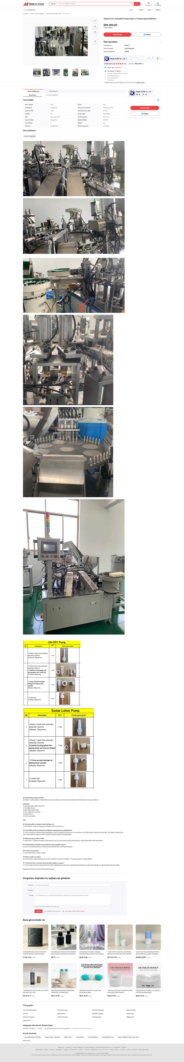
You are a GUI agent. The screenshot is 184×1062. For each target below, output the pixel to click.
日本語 (111, 1049)
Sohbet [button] (148, 34)
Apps (149, 10)
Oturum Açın (141, 82)
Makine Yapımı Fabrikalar (52, 1037)
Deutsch (87, 1049)
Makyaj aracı (130, 1017)
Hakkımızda (61, 1047)
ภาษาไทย (122, 1049)
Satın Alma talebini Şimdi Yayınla (73, 911)
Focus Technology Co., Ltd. (91, 1053)
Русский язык (73, 1049)
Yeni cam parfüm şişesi (30, 1010)
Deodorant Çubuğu (97, 1013)
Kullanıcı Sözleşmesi (78, 1047)
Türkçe (128, 1049)
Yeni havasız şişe (63, 1010)
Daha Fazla (26, 1041)
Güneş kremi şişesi (28, 1017)
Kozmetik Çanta (96, 1017)
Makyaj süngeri (131, 1010)
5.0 (137, 94)
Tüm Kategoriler (30, 10)
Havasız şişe (130, 1013)
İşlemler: (136, 64)
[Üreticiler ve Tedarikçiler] (33, 4)
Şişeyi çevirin (61, 1013)
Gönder (38, 911)
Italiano (81, 1049)
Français (66, 1049)
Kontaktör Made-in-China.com (103, 1047)
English (46, 1049)
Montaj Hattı (66, 13)
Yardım (141, 10)
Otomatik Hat (80, 1037)
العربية (101, 1049)
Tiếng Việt (134, 1049)
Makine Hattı (68, 1037)
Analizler (124, 1047)
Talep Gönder (117, 34)
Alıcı (131, 10)
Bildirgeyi (68, 1047)
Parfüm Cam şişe (63, 1017)
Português (59, 1049)
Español (52, 1049)
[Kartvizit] (158, 100)
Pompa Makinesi (93, 1037)
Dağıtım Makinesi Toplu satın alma (128, 1037)
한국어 (106, 1049)
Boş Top (25, 1013)
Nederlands (94, 1049)
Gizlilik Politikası (89, 1047)
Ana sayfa (25, 13)
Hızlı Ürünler (116, 1047)
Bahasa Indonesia (144, 1049)
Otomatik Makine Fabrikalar (33, 1037)
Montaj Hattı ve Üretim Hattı (54, 13)
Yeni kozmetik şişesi (98, 1010)
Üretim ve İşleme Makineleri (37, 13)
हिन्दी (116, 1049)
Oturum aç (158, 5)
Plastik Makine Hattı (108, 1037)
